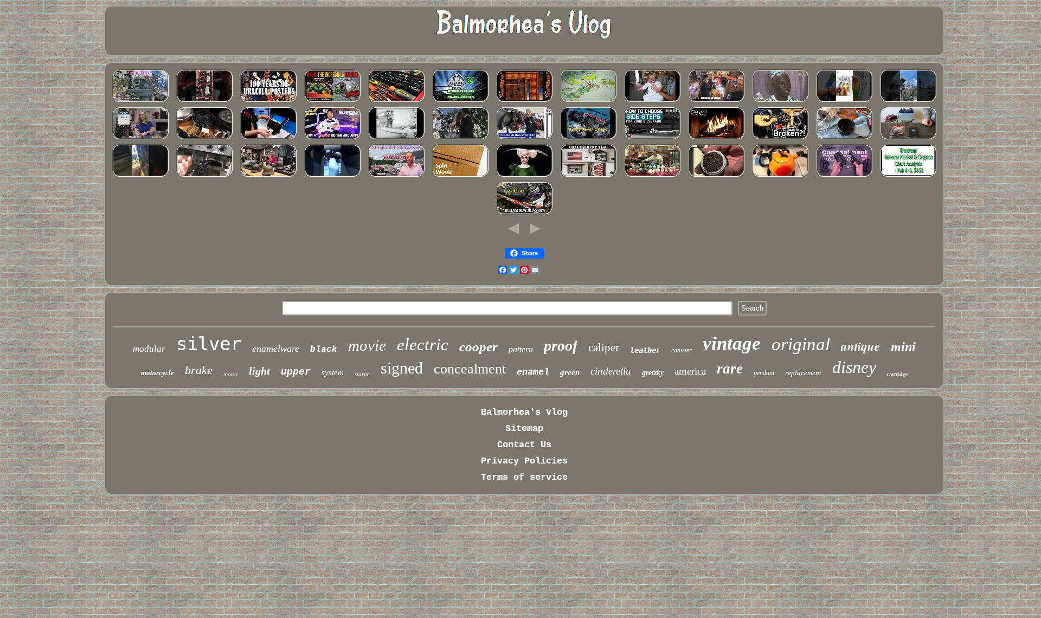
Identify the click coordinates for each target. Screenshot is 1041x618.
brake (199, 370)
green (570, 372)
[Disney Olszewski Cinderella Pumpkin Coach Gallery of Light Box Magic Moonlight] (908, 100)
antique (860, 346)
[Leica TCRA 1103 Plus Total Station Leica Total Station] (204, 100)
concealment (470, 369)
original (801, 344)
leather (645, 350)
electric (422, 344)
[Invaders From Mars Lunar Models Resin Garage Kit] (460, 100)
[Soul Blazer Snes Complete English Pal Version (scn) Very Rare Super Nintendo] (524, 100)
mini (903, 347)
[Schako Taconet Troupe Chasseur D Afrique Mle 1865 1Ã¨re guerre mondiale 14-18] (780, 100)
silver (208, 344)
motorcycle (157, 373)
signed (402, 368)
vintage (732, 343)
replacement (803, 373)
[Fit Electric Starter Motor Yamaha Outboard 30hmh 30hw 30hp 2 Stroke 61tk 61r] (140, 100)
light (259, 371)
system (333, 372)
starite (362, 374)
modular (149, 349)
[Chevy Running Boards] (652, 138)
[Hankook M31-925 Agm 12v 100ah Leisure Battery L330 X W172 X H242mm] (908, 138)
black (323, 350)
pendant (764, 373)
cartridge (897, 374)
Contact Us (524, 445)
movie (367, 345)
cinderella (610, 371)
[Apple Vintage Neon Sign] (716, 100)
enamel (533, 372)
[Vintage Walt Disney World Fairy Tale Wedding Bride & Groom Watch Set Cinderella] (460, 138)
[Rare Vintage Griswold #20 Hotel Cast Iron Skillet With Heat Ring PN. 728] (204, 138)
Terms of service (524, 477)
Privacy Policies (524, 461)
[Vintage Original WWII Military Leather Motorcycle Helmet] (268, 175)
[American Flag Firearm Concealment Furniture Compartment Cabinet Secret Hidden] (588, 175)
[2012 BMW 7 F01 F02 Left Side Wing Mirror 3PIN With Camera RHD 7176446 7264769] (140, 175)
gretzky (653, 373)
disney (854, 367)
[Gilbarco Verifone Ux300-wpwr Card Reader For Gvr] (268, 138)
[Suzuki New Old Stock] (524, 213)
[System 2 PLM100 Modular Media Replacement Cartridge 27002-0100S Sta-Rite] (716, 175)
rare (730, 368)
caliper (603, 347)
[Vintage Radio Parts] (716, 138)
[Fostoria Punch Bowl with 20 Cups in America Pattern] (652, 175)
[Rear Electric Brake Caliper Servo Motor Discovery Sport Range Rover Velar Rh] (588, 138)
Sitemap (524, 428)
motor (230, 374)
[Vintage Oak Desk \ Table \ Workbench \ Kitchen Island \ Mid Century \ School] (460, 175)
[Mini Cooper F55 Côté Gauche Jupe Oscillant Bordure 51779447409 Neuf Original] (780, 138)
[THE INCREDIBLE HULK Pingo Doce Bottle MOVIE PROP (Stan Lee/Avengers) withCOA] (332, 100)
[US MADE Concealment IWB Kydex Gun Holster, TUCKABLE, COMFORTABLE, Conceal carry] (844, 175)
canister (681, 350)
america (690, 371)
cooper (478, 346)
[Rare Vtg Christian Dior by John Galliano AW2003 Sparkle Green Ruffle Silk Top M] (524, 175)
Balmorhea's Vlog (524, 412)
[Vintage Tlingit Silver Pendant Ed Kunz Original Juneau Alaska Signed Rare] (396, 175)
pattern (521, 349)
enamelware (275, 348)
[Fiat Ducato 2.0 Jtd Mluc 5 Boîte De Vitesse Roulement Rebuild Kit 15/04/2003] (332, 175)
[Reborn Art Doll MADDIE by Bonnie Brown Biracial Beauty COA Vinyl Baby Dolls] (652, 100)
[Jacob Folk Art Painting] (844, 100)
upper (296, 371)
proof (560, 345)
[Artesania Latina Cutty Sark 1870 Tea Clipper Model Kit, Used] (396, 138)
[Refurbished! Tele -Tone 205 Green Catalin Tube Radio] (204, 175)
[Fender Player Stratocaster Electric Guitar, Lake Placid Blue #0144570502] (332, 138)
